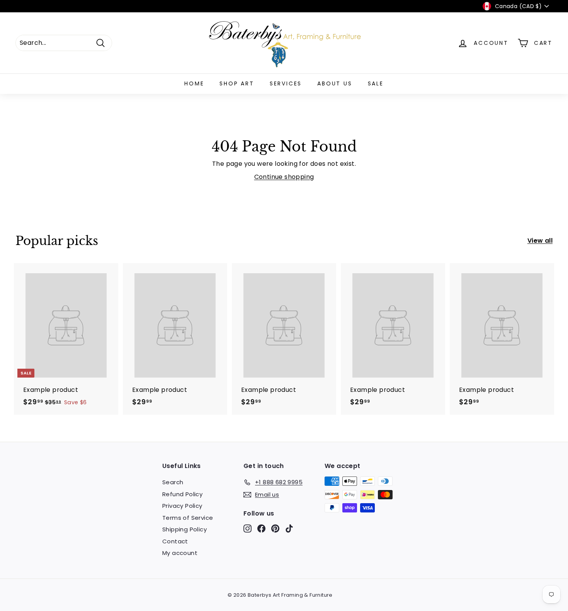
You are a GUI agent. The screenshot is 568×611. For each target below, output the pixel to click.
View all (540, 240)
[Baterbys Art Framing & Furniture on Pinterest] (275, 528)
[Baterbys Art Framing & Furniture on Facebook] (261, 528)
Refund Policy (182, 494)
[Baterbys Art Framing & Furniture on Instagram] (247, 528)
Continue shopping (284, 176)
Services (286, 83)
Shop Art (236, 83)
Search (172, 482)
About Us (334, 83)
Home (194, 83)
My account (179, 553)
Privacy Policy (182, 506)
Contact (175, 541)
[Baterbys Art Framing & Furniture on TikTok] (289, 528)
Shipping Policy (184, 529)
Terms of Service (187, 518)
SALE (376, 83)
